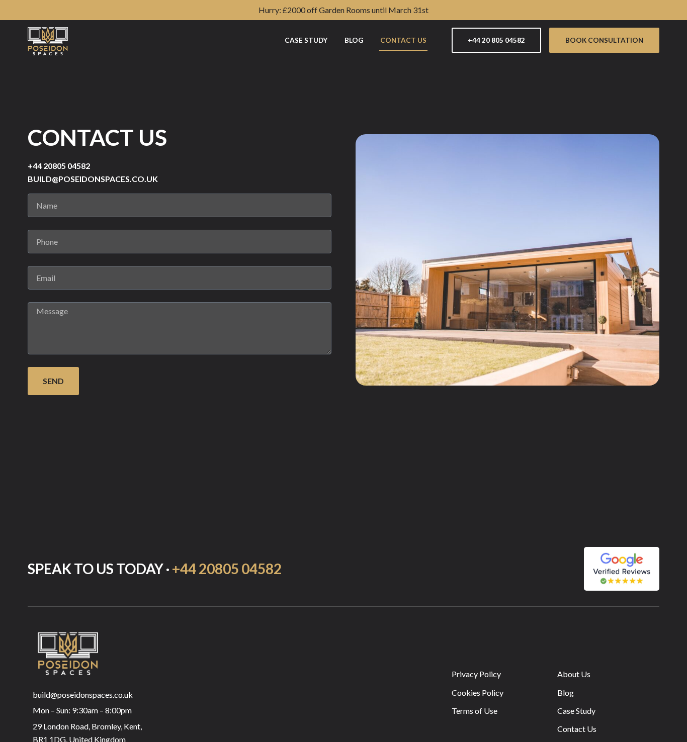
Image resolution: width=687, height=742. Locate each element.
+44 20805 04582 (227, 568)
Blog (354, 40)
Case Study (306, 40)
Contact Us (403, 40)
